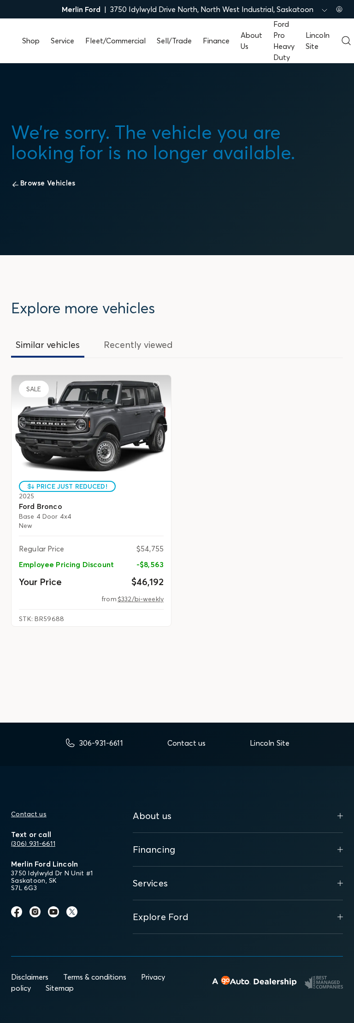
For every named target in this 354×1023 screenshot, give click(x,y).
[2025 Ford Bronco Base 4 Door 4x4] (91, 426)
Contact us (29, 814)
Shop (31, 40)
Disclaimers (29, 976)
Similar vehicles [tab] (48, 344)
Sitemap (60, 988)
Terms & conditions (94, 976)
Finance (216, 40)
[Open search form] (346, 40)
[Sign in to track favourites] (158, 386)
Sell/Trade (174, 40)
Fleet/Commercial (115, 40)
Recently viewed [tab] (138, 344)
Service (62, 40)
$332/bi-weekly (141, 599)
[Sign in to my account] (339, 9)
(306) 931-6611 (33, 843)
